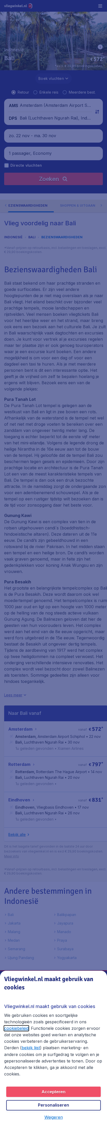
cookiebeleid (16, 1028)
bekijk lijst (31, 1047)
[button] (53, 1117)
